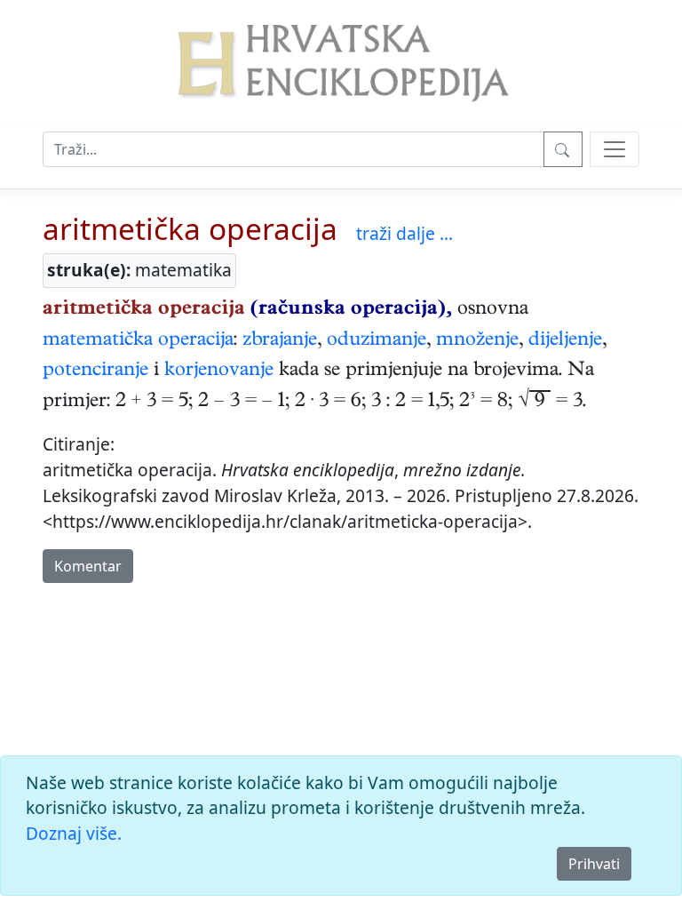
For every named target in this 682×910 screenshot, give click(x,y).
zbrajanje (279, 341)
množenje (477, 341)
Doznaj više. (74, 833)
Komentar (88, 566)
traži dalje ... (404, 233)
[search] (614, 149)
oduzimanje (376, 341)
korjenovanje (219, 371)
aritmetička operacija (190, 228)
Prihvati (594, 864)
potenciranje (95, 371)
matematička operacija (138, 341)
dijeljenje (565, 341)
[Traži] (563, 149)
